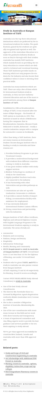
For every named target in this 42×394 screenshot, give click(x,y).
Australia (13, 386)
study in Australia (23, 281)
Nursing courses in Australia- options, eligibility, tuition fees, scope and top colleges (21, 366)
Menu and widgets (36, 7)
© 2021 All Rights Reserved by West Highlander (18, 391)
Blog (18, 386)
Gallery (7, 384)
